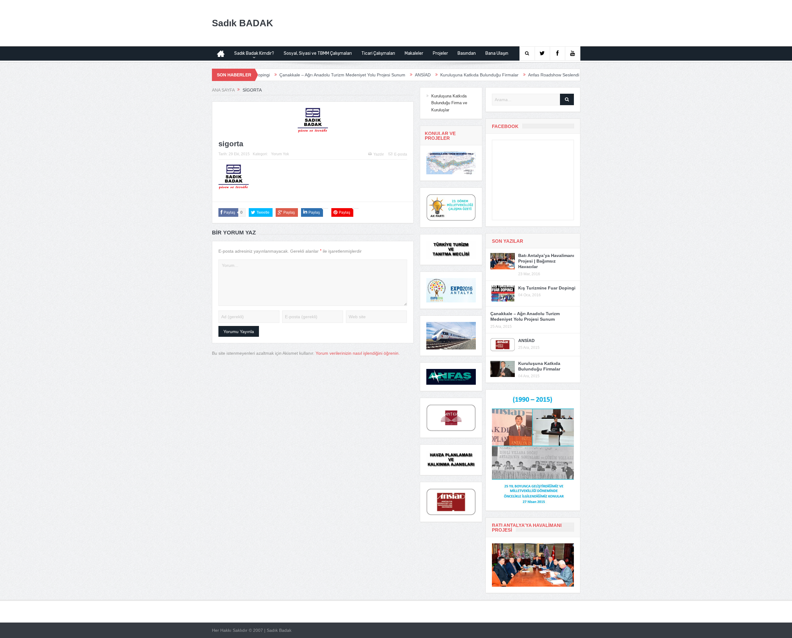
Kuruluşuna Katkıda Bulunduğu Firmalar (451, 74)
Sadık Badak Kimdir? (254, 53)
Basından (467, 53)
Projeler (440, 53)
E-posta (400, 154)
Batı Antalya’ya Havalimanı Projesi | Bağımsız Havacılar (546, 261)
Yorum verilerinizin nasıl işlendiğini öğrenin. (358, 353)
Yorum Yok (280, 154)
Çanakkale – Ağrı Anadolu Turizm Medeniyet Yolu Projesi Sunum (314, 74)
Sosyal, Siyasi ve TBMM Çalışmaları (318, 53)
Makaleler (414, 53)
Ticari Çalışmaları (378, 53)
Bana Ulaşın (496, 53)
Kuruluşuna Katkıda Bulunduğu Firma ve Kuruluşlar (449, 103)
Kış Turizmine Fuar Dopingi (546, 287)
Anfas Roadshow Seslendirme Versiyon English (546, 74)
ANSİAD (394, 74)
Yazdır (378, 154)
